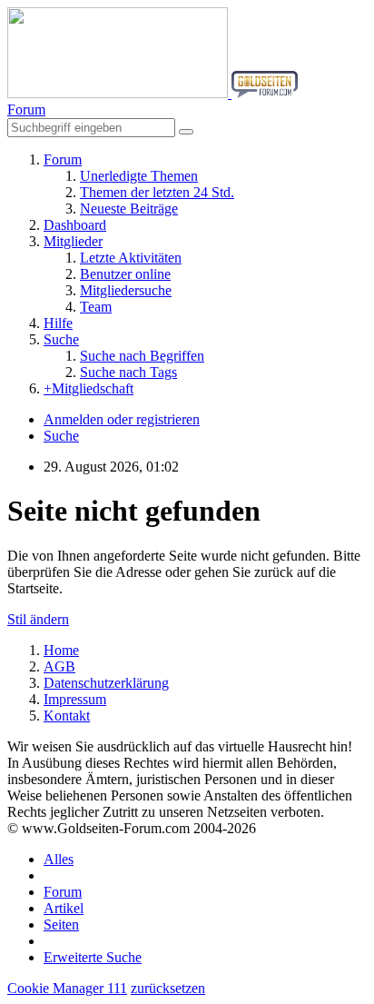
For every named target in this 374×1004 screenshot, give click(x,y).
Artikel (64, 908)
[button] (26, 109)
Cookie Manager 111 (67, 988)
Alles (59, 859)
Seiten (61, 924)
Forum (63, 892)
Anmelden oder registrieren (122, 419)
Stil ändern (38, 619)
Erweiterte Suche (93, 957)
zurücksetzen (168, 988)
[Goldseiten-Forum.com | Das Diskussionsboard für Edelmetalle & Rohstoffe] (152, 93)
